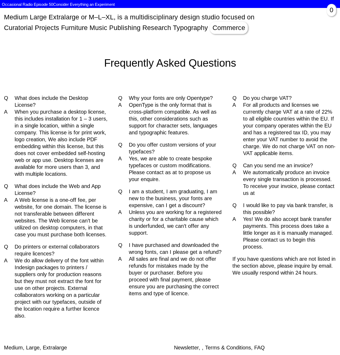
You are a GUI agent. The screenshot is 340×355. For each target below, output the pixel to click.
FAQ (259, 347)
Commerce (228, 27)
